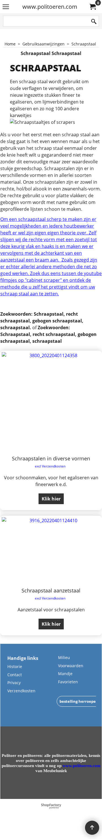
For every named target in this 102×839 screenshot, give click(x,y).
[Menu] (6, 7)
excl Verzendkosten (50, 466)
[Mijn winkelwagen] (92, 6)
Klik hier (51, 499)
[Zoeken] (93, 21)
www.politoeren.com (49, 6)
